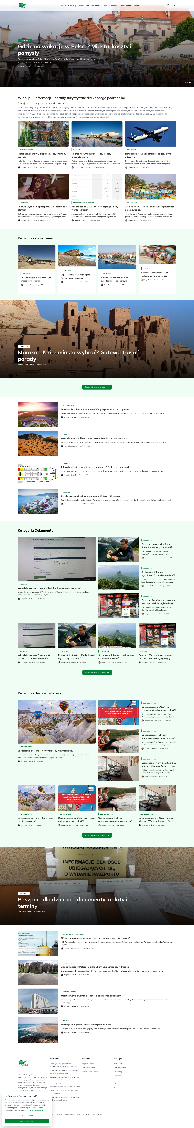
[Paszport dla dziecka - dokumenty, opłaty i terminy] (97, 886)
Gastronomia (125, 5)
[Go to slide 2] (187, 82)
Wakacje (137, 5)
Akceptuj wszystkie (27, 1121)
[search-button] (168, 5)
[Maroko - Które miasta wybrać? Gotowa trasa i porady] (97, 339)
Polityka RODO (70, 1114)
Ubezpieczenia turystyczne (83, 203)
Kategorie (119, 1058)
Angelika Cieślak (24, 67)
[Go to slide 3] (190, 83)
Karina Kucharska (24, 912)
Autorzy (86, 1058)
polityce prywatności (35, 1110)
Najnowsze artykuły (68, 5)
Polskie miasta (25, 40)
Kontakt (59, 1114)
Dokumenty (96, 5)
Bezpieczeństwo (110, 5)
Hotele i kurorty (26, 150)
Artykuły (54, 1058)
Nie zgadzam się (27, 1116)
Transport (131, 150)
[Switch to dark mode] (174, 5)
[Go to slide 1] (185, 82)
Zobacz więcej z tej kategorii (95, 387)
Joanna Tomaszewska (26, 365)
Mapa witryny (97, 1114)
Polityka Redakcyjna (83, 1114)
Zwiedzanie (84, 5)
